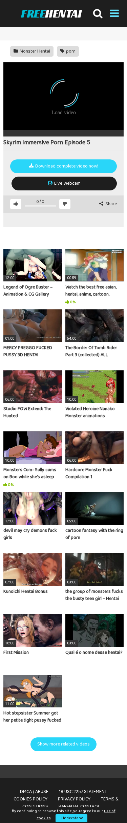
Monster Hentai (34, 51)
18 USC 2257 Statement (83, 791)
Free (51, 13)
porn (70, 51)
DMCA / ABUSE (34, 791)
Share (110, 204)
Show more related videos (63, 744)
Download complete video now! (66, 166)
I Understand (71, 818)
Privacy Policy (74, 799)
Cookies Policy (30, 799)
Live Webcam (67, 183)
